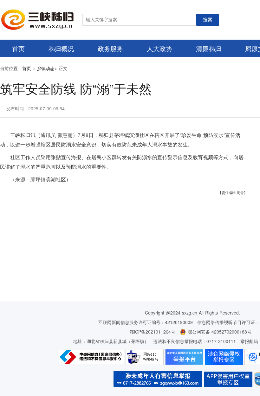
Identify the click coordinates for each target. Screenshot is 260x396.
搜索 (207, 19)
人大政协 (159, 48)
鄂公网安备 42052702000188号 (218, 331)
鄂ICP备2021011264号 (152, 331)
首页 (18, 48)
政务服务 (110, 48)
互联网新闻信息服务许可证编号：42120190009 (145, 322)
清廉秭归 (208, 48)
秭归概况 (61, 48)
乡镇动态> (47, 68)
